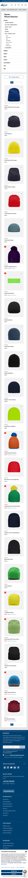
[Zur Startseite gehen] (4, 5)
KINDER (5, 53)
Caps (7, 35)
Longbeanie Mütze (9, 612)
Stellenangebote (7, 832)
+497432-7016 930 (8, 781)
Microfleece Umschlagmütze (11, 479)
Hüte (7, 39)
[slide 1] (14, 121)
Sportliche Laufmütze (9, 426)
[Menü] (11, 5)
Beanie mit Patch (8, 559)
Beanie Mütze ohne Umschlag (11, 107)
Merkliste (5, 815)
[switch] (25, 876)
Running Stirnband (9, 293)
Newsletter (6, 799)
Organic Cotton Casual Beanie (11, 532)
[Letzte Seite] (20, 82)
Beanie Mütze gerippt (9, 187)
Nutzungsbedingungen (7, 752)
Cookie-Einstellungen (8, 843)
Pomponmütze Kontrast (10, 453)
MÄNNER (6, 50)
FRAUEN (5, 20)
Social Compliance (7, 830)
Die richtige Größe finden (9, 810)
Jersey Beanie (8, 133)
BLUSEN (6, 31)
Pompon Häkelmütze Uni (10, 266)
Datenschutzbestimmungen (17, 755)
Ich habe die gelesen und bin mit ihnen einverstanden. (14, 756)
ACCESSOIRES (8, 47)
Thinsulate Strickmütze (10, 213)
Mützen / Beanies (9, 42)
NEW (5, 68)
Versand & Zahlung (7, 806)
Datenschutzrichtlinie (11, 751)
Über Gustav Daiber (8, 828)
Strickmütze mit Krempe (10, 160)
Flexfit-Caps (8, 37)
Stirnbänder (8, 40)
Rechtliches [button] (6, 840)
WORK (5, 56)
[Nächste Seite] (17, 82)
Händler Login (6, 825)
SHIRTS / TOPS (8, 27)
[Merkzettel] (18, 5)
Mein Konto (6, 813)
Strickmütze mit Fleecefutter (11, 639)
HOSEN (6, 29)
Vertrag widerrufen (9, 791)
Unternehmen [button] (7, 823)
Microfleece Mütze (9, 346)
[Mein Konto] (22, 5)
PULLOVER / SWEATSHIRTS (11, 24)
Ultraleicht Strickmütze (10, 665)
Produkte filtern (15, 77)
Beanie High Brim (8, 373)
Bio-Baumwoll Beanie (9, 719)
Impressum (6, 847)
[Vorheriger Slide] (7, 93)
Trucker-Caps (8, 45)
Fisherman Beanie (8, 240)
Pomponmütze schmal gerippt (12, 506)
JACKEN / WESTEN (9, 22)
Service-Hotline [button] (7, 774)
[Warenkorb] (25, 5)
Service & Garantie (7, 803)
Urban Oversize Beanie (10, 692)
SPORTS (5, 59)
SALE (5, 65)
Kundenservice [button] (7, 796)
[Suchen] (15, 5)
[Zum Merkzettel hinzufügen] (21, 87)
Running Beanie (8, 320)
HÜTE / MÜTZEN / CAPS (10, 33)
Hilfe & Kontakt (6, 801)
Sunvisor (7, 44)
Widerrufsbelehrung (8, 845)
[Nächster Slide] (21, 93)
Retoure (5, 808)
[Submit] (22, 747)
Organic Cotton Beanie (10, 399)
